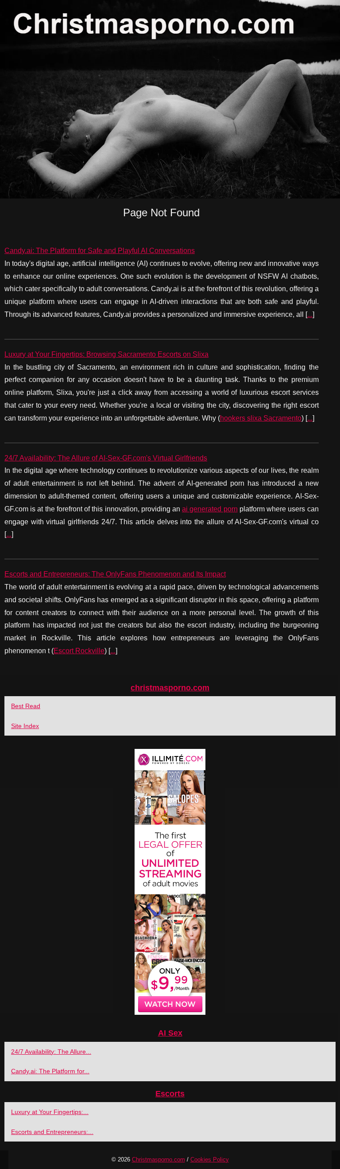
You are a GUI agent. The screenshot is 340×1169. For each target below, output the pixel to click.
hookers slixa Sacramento (260, 418)
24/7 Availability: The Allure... (51, 1051)
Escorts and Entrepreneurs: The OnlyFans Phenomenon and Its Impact (115, 574)
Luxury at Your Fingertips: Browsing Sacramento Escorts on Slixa (106, 354)
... (310, 314)
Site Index (25, 725)
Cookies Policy (209, 1159)
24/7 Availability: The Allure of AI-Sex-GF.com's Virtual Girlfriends (105, 458)
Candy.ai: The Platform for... (50, 1071)
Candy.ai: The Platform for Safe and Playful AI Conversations (99, 250)
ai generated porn (209, 509)
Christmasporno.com (158, 1159)
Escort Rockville (79, 651)
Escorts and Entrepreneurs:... (52, 1131)
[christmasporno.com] (170, 99)
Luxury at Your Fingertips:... (50, 1111)
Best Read (25, 705)
